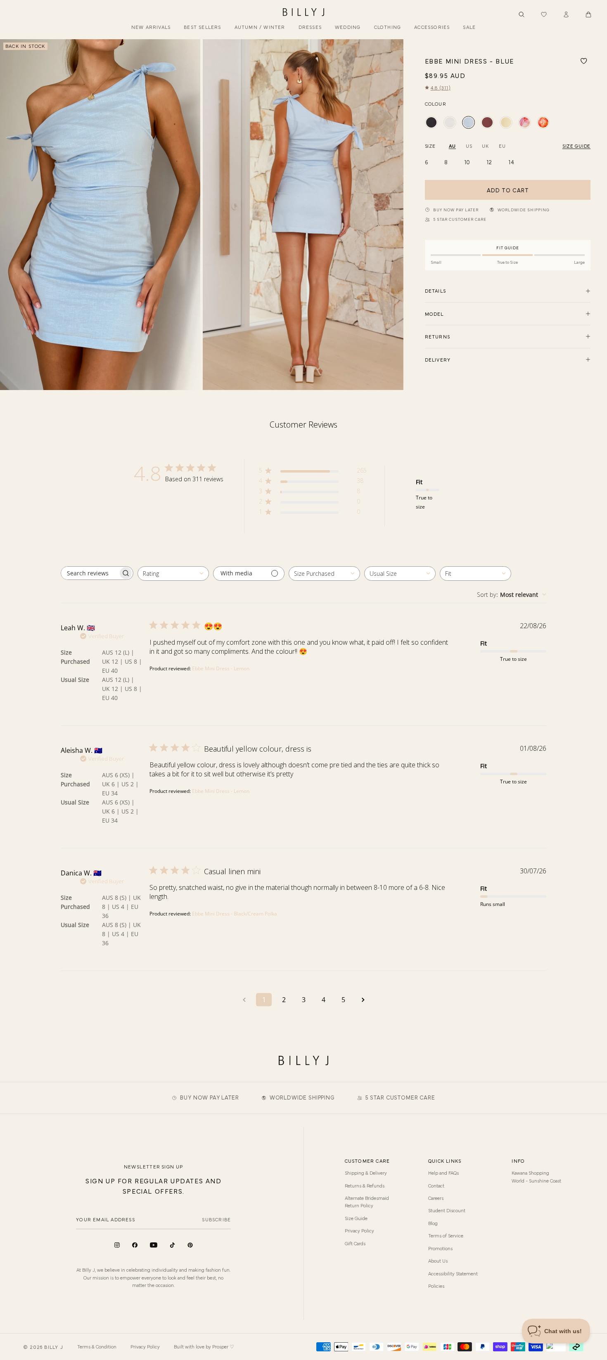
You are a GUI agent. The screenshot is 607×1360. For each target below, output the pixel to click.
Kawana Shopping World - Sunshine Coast (536, 1176)
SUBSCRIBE (216, 1219)
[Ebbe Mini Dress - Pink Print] (524, 122)
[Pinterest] (190, 1245)
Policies (436, 1285)
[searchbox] (89, 573)
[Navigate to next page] (363, 999)
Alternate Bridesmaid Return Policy (367, 1201)
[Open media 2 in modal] (303, 214)
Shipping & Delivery (366, 1172)
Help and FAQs (443, 1172)
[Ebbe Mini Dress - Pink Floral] (543, 122)
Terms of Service (445, 1235)
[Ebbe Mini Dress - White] (449, 122)
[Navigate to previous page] (244, 999)
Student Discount (446, 1210)
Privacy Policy (359, 1230)
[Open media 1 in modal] (100, 214)
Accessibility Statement (453, 1273)
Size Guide (356, 1218)
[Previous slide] (9, 214)
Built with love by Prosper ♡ (204, 1346)
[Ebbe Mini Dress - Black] (431, 122)
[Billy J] (303, 12)
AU (452, 145)
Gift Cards (355, 1243)
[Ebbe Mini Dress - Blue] (468, 122)
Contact (436, 1185)
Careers (435, 1197)
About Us (438, 1260)
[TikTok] (172, 1245)
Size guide (576, 145)
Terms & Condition (96, 1346)
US (469, 145)
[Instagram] (117, 1245)
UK (485, 145)
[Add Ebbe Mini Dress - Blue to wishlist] (583, 61)
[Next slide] (394, 214)
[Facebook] (135, 1245)
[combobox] (173, 573)
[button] (588, 14)
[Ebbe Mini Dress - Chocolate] (487, 122)
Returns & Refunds (364, 1185)
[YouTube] (153, 1245)
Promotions (440, 1248)
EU (502, 145)
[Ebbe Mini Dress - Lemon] (506, 122)
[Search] (521, 14)
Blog (433, 1223)
